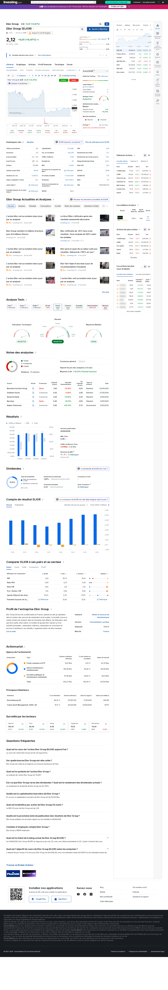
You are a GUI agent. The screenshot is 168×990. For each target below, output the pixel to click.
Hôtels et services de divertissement (100, 616)
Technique (59, 64)
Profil (22, 70)
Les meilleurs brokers (126, 205)
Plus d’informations (44, 55)
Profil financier (45, 64)
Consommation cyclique (99, 622)
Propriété (29, 70)
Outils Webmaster (106, 901)
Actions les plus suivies (127, 229)
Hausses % (134, 161)
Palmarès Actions (124, 155)
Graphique (21, 64)
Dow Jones (120, 72)
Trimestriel (19, 505)
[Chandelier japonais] (8, 75)
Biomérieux (95, 723)
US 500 (119, 57)
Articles (32, 64)
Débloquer (44, 599)
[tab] (11, 307)
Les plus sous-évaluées (125, 274)
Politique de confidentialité (138, 951)
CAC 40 (119, 50)
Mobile (102, 892)
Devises (119, 25)
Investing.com (65, 223)
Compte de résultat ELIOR (23, 499)
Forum (69, 64)
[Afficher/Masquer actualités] (60, 75)
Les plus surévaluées (143, 274)
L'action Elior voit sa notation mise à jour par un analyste (24, 218)
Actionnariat (14, 646)
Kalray (52, 723)
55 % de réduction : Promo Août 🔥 (118, 2)
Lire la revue (148, 218)
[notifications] (158, 2)
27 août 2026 (69, 175)
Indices (127, 25)
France (106, 631)
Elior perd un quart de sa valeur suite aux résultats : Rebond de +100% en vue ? (78, 250)
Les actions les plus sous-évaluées (125, 267)
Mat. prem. (136, 25)
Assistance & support (140, 897)
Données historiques (42, 70)
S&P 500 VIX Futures (124, 61)
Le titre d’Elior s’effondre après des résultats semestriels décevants (76, 218)
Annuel (9, 505)
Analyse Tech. (15, 299)
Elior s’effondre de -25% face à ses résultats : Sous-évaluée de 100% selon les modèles (78, 234)
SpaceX (10, 723)
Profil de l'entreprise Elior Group (27, 609)
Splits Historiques (58, 70)
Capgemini (74, 723)
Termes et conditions (118, 951)
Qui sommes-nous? (140, 887)
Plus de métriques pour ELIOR (97, 142)
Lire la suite (11, 631)
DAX (118, 65)
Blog (101, 887)
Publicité (136, 892)
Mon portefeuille (106, 897)
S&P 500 (119, 68)
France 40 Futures (123, 54)
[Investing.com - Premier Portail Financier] (13, 2)
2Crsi (30, 723)
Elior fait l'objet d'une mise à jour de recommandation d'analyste (76, 265)
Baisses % (144, 161)
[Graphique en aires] (13, 75)
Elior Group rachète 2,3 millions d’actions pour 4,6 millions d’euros (24, 232)
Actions (145, 25)
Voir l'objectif (102, 39)
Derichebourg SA (14, 700)
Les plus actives (122, 161)
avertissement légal (157, 951)
